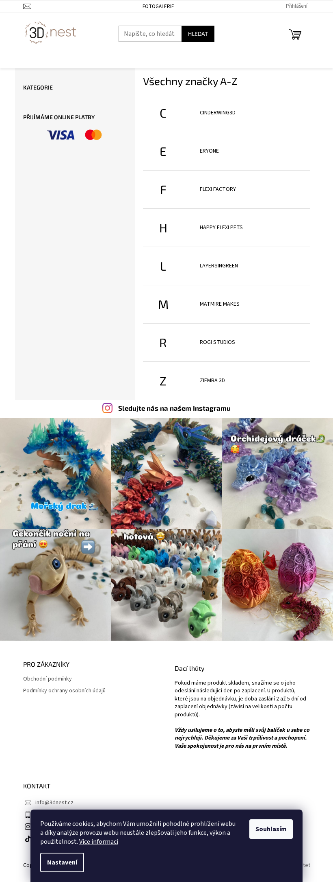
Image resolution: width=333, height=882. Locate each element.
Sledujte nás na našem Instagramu (174, 408)
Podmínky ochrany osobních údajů (64, 691)
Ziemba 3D (212, 380)
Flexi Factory (218, 189)
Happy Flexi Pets (221, 227)
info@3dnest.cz (54, 803)
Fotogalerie (158, 6)
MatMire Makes (220, 304)
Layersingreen (219, 266)
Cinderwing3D (218, 113)
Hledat (198, 33)
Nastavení (62, 862)
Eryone (209, 151)
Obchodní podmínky (47, 679)
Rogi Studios (217, 342)
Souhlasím (271, 829)
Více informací (98, 841)
